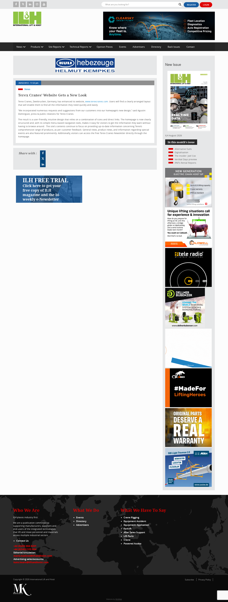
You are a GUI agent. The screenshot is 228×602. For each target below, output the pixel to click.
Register (191, 4)
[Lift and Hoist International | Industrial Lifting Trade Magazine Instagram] (37, 4)
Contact (190, 46)
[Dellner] (185, 326)
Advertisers (139, 46)
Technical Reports (79, 46)
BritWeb (119, 599)
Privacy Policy (204, 579)
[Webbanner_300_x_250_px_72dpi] (188, 286)
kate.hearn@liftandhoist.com (31, 562)
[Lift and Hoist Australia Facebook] (43, 153)
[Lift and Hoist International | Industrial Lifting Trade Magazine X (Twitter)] (23, 4)
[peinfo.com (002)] (188, 366)
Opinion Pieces (105, 46)
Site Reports (55, 46)
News (19, 46)
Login (206, 4)
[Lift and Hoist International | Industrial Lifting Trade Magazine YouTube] (44, 4)
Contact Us (22, 540)
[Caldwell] (188, 246)
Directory (156, 46)
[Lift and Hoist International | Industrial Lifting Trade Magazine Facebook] (16, 4)
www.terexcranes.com (96, 101)
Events (122, 46)
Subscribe (189, 579)
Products (35, 46)
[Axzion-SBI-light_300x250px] (188, 485)
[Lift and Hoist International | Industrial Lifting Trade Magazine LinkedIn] (30, 4)
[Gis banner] (188, 205)
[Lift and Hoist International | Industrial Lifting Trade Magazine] (28, 25)
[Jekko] (188, 406)
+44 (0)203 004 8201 (24, 546)
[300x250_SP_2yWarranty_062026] (188, 446)
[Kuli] (85, 65)
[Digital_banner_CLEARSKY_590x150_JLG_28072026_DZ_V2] (159, 25)
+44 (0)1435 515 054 (24, 549)
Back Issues (174, 46)
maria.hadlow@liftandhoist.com (32, 555)
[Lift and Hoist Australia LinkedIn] (43, 164)
